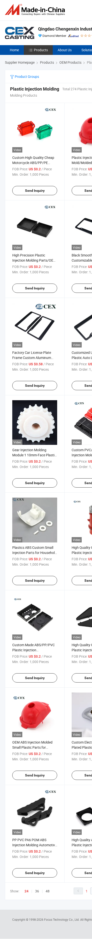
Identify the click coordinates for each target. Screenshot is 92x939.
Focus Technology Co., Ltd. (62, 919)
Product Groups (26, 76)
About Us (65, 50)
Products (41, 50)
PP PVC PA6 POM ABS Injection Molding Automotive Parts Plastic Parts (34, 844)
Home (14, 50)
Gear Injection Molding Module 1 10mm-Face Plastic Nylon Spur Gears (34, 455)
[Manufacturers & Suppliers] (36, 9)
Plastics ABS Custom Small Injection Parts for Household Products (34, 552)
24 (26, 891)
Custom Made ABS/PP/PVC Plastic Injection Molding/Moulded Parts (33, 650)
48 (48, 891)
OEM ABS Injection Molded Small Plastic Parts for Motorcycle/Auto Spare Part (33, 747)
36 (37, 891)
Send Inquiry (35, 191)
